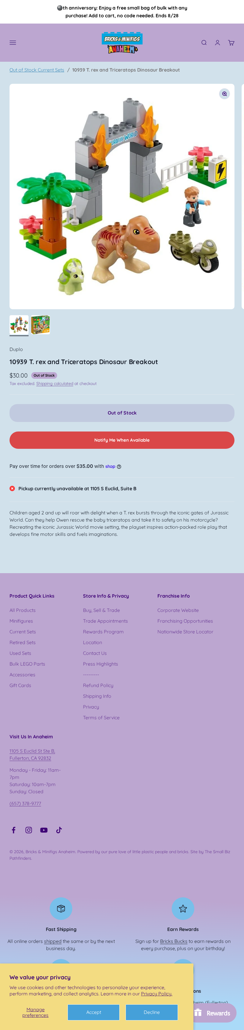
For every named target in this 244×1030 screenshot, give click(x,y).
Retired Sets (23, 642)
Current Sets (23, 632)
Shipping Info (97, 696)
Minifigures (21, 621)
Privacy (91, 707)
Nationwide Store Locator (185, 632)
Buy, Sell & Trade (101, 610)
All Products (23, 610)
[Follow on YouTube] (44, 830)
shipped (53, 941)
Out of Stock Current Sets (37, 70)
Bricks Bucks (173, 941)
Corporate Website (178, 610)
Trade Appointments (105, 621)
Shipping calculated (54, 383)
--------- (91, 675)
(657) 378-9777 (25, 803)
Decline (152, 1012)
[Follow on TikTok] (59, 830)
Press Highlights (100, 664)
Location (92, 642)
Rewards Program (103, 632)
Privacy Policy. (156, 994)
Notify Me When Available (122, 440)
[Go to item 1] (19, 325)
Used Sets (20, 653)
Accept (93, 1012)
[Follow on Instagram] (29, 830)
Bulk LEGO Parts (27, 664)
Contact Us (95, 653)
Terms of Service (101, 717)
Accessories (22, 675)
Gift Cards (20, 685)
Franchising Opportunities (185, 621)
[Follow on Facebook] (14, 830)
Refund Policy (98, 685)
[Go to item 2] (40, 325)
